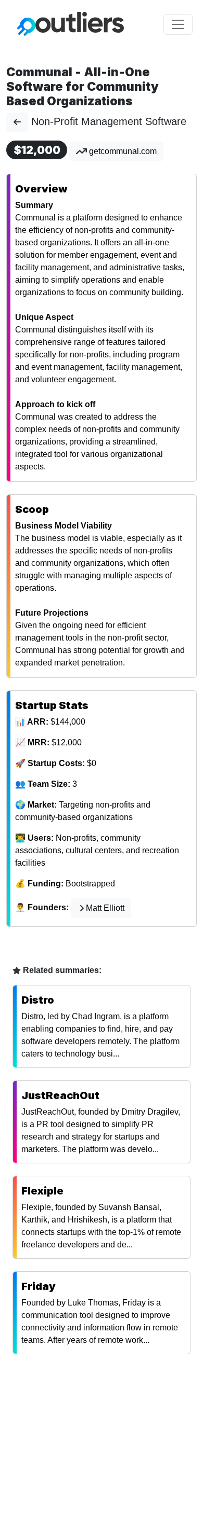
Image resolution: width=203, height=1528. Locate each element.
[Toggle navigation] (178, 24)
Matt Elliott (105, 908)
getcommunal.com (122, 151)
